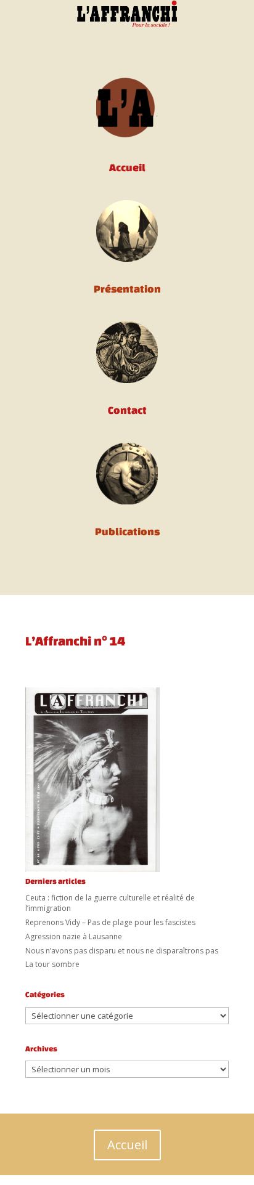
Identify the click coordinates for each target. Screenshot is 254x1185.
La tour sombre (52, 964)
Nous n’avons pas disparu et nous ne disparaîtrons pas (121, 950)
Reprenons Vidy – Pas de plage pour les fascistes (110, 922)
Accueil (127, 1144)
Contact (127, 410)
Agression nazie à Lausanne (73, 936)
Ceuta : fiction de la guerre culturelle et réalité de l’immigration (110, 902)
